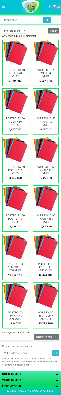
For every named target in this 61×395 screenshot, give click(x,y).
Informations (11, 386)
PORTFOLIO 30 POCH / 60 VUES (15, 121)
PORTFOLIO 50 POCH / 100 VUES (15, 170)
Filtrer (53, 30)
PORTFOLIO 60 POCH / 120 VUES (45, 170)
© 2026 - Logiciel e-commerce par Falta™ (30, 390)
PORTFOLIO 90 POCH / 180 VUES (45, 218)
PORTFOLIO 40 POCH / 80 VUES (45, 121)
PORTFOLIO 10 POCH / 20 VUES (15, 73)
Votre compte (11, 379)
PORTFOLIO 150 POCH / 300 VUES (45, 316)
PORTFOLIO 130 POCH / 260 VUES (15, 316)
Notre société (11, 373)
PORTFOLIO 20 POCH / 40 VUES (45, 73)
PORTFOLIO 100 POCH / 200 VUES (15, 267)
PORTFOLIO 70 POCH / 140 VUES (15, 218)
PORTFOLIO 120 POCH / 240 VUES (45, 267)
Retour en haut (46, 337)
